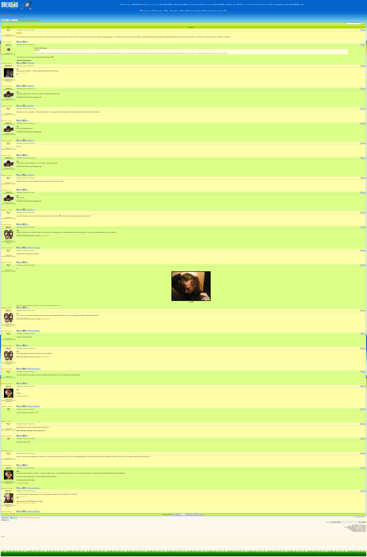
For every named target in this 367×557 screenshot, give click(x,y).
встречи (154, 4)
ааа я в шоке (7, 15)
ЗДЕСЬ (43, 235)
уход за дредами (278, 4)
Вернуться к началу (6, 42)
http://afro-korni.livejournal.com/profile (26, 503)
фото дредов (294, 4)
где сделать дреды (166, 4)
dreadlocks (122, 4)
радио (248, 4)
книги (234, 4)
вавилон (149, 4)
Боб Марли (128, 4)
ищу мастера (193, 4)
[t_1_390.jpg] (191, 300)
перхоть (244, 4)
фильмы (287, 4)
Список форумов (24, 20)
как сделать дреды (218, 4)
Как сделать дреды (35, 20)
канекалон (229, 4)
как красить (201, 4)
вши (157, 4)
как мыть (208, 4)
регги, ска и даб (267, 4)
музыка (239, 4)
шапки (302, 4)
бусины (144, 4)
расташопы (258, 4)
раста (253, 4)
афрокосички (136, 4)
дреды (185, 4)
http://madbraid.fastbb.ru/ (22, 396)
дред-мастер (178, 4)
